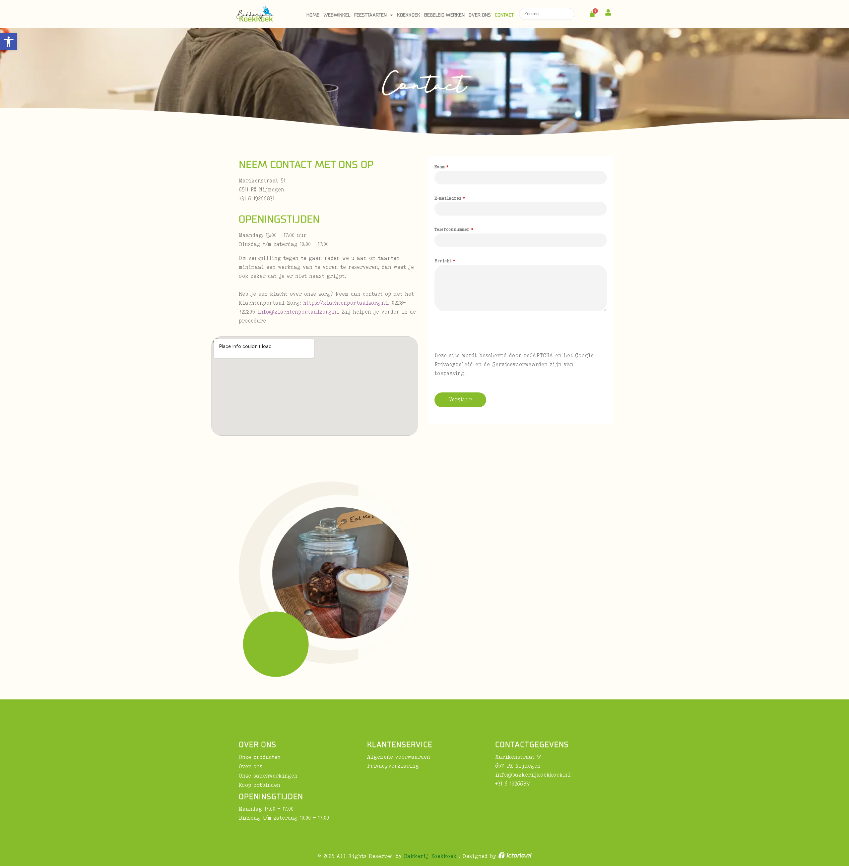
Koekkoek (408, 15)
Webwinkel (336, 15)
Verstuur (460, 399)
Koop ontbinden (259, 785)
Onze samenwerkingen (268, 775)
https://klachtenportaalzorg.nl (345, 302)
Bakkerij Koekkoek (431, 856)
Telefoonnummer (453, 229)
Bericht (444, 260)
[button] (8, 41)
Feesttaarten (370, 15)
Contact (504, 15)
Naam (441, 166)
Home (312, 15)
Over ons (480, 15)
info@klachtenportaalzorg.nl (298, 311)
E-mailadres (449, 198)
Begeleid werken (444, 15)
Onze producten (260, 757)
